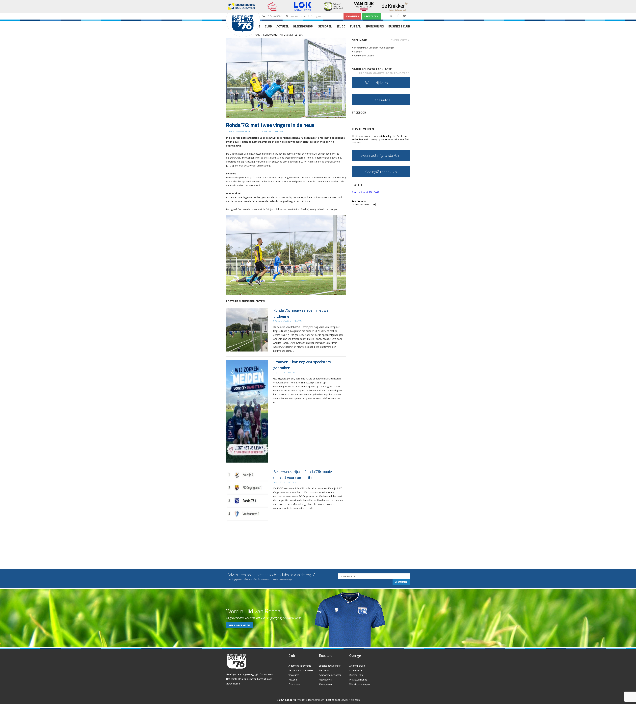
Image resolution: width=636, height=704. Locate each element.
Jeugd (341, 26)
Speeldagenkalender (330, 665)
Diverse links (356, 675)
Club (268, 26)
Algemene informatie (300, 665)
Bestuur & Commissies (301, 670)
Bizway (344, 699)
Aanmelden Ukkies (364, 55)
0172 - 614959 (274, 16)
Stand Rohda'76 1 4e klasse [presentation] (372, 69)
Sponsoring (374, 26)
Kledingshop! (303, 26)
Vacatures (352, 16)
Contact (358, 51)
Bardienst (324, 670)
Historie (293, 679)
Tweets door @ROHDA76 (365, 192)
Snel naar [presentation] (359, 40)
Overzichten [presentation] (400, 40)
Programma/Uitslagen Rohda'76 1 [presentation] (384, 73)
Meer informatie (239, 625)
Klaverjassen (326, 684)
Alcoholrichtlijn (357, 665)
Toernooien (295, 684)
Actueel (282, 26)
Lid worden (371, 16)
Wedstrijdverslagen (359, 684)
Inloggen (355, 699)
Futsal (355, 26)
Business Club (399, 26)
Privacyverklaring (358, 679)
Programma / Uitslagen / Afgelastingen (374, 47)
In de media (355, 670)
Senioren (325, 26)
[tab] (359, 40)
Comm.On (318, 699)
